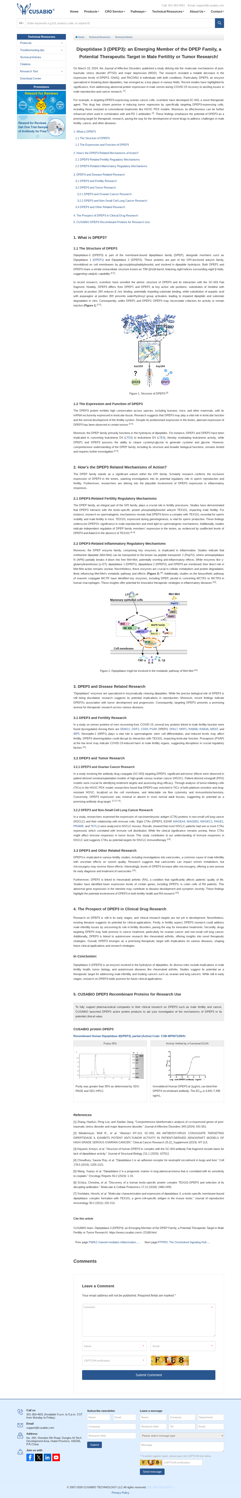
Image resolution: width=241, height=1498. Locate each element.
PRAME (78, 826)
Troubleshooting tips (32, 50)
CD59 (144, 729)
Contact (216, 11)
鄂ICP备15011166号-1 (160, 1487)
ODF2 (135, 729)
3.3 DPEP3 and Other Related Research (100, 207)
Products (90, 11)
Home (74, 11)
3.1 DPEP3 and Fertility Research (96, 181)
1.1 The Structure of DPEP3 (92, 138)
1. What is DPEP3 (84, 131)
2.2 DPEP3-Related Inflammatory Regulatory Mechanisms (111, 166)
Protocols (26, 43)
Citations (25, 64)
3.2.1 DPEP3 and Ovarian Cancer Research (104, 194)
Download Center (30, 78)
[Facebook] (30, 1457)
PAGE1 (218, 821)
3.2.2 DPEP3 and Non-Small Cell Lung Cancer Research (112, 200)
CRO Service (114, 11)
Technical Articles (124, 37)
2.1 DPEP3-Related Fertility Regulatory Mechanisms (107, 159)
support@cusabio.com (210, 5)
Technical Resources (167, 11)
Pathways (138, 11)
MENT (214, 729)
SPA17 (173, 729)
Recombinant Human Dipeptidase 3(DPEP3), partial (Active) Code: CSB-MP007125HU (129, 1036)
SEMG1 (125, 729)
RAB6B (193, 729)
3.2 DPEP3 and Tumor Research (95, 187)
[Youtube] (52, 1457)
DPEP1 (98, 259)
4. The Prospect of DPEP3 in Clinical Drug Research (105, 215)
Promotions (41, 86)
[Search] (219, 23)
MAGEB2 (193, 821)
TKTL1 (94, 826)
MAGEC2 (206, 821)
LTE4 (161, 437)
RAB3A (204, 729)
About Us (196, 11)
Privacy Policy (120, 1492)
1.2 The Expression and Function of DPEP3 (102, 144)
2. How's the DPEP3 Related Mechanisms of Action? (105, 153)
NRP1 (183, 729)
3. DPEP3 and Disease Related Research (99, 174)
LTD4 (128, 437)
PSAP (153, 729)
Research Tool (29, 71)
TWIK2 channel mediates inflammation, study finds (120, 1242)
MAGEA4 (179, 821)
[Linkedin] (45, 1457)
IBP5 (76, 733)
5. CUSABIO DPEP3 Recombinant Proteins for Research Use (111, 222)
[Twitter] (37, 1457)
